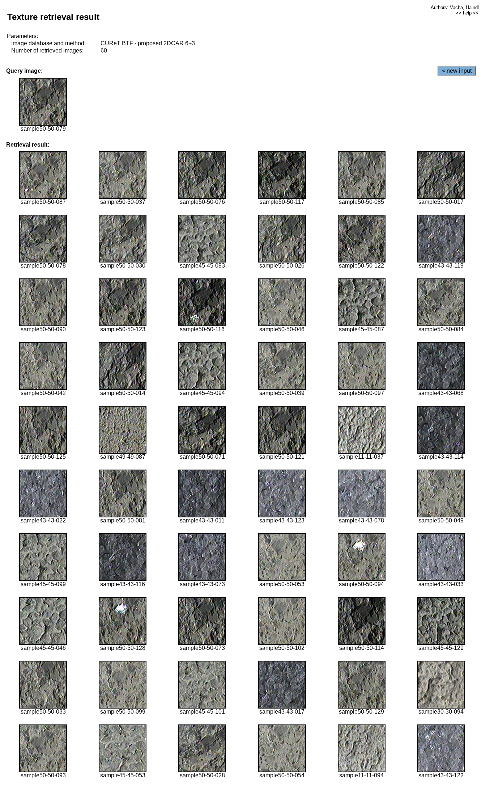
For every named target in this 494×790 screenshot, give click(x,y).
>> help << (467, 13)
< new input (457, 71)
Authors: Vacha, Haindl (455, 7)
